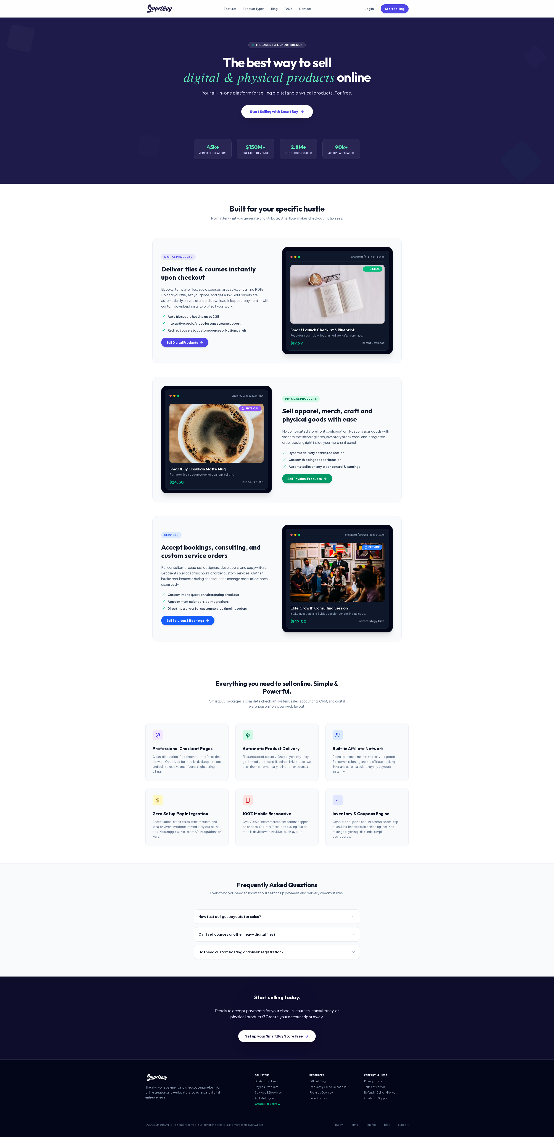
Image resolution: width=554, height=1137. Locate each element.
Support (403, 1124)
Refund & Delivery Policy (379, 1092)
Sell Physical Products (304, 479)
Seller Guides (318, 1098)
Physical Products (266, 1087)
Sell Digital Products (182, 342)
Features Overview (321, 1092)
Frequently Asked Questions (327, 1087)
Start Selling (394, 9)
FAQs (288, 9)
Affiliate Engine (264, 1098)
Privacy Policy (373, 1081)
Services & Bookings (268, 1092)
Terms (354, 1124)
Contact (305, 9)
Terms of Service (375, 1087)
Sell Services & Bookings (185, 620)
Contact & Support (376, 1098)
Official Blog (317, 1081)
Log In (369, 9)
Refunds (371, 1124)
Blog (274, 9)
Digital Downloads (267, 1081)
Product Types (253, 9)
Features (230, 9)
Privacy (338, 1124)
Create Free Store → (267, 1103)
